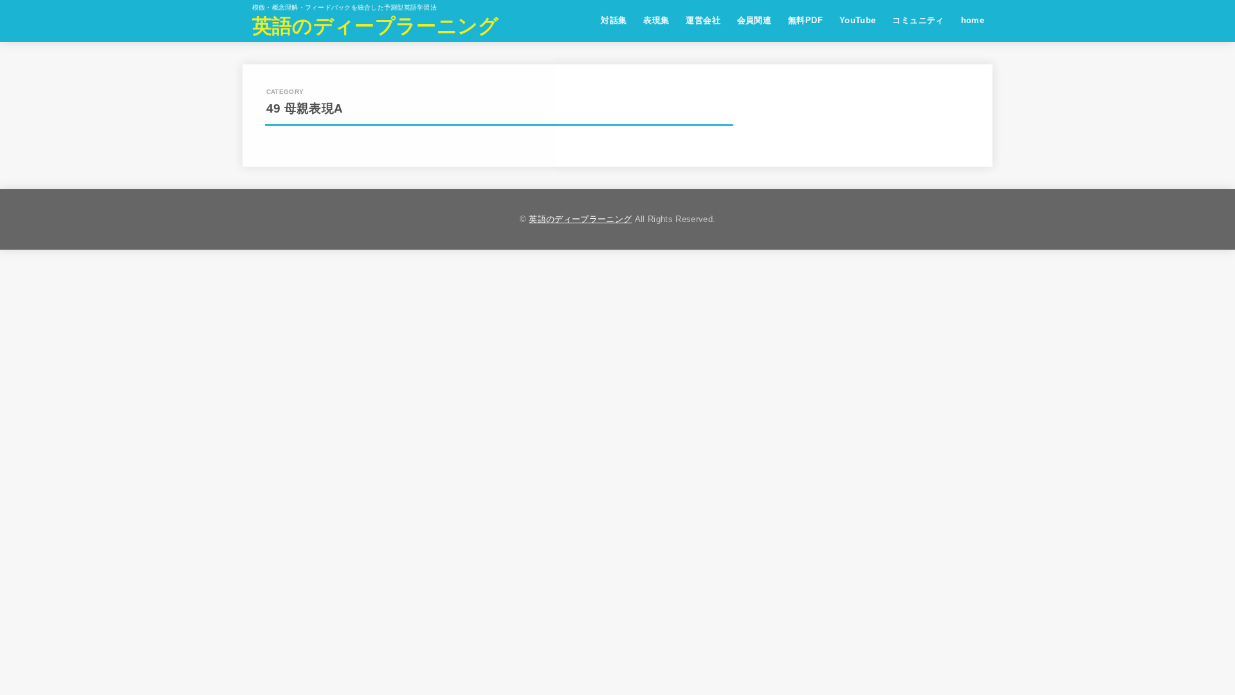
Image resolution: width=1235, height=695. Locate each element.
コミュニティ (918, 20)
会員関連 (754, 20)
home (973, 20)
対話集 (614, 20)
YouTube (857, 20)
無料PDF (805, 20)
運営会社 (703, 20)
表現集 (656, 20)
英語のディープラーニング (375, 26)
